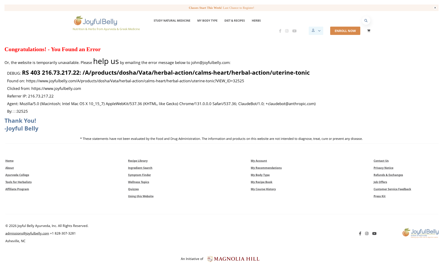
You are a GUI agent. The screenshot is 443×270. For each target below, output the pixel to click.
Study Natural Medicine (172, 20)
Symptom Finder (139, 175)
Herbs (256, 20)
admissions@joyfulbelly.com (27, 233)
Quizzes (133, 189)
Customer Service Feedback (392, 189)
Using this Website (140, 196)
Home (9, 161)
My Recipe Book (261, 182)
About (9, 168)
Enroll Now (345, 31)
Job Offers (380, 182)
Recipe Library (138, 161)
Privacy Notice (383, 168)
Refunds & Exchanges (388, 175)
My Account (259, 161)
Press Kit (380, 196)
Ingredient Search (140, 168)
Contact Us (381, 161)
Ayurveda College (17, 175)
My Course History (263, 189)
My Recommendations (266, 168)
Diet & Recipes (234, 20)
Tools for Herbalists (18, 182)
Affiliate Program (17, 189)
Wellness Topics (138, 182)
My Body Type (207, 20)
